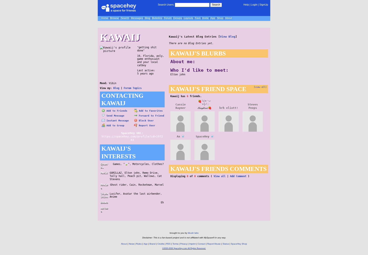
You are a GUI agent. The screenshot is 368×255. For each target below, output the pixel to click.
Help (246, 4)
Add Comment (238, 176)
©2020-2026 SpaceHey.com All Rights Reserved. (184, 248)
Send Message (114, 115)
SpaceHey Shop (239, 244)
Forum (167, 18)
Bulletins (157, 18)
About (228, 18)
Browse (114, 18)
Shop (220, 18)
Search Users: (166, 4)
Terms (175, 244)
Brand (152, 244)
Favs (197, 18)
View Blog (227, 36)
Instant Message (117, 120)
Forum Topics (133, 88)
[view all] (260, 87)
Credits (160, 244)
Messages (137, 18)
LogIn (254, 4)
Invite (205, 18)
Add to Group (114, 125)
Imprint (192, 244)
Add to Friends (116, 110)
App (212, 18)
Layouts (188, 18)
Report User (146, 125)
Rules (139, 244)
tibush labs (193, 233)
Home (104, 18)
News (131, 244)
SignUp (263, 4)
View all (220, 176)
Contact (201, 244)
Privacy (183, 244)
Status (226, 244)
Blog (147, 18)
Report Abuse (214, 244)
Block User (145, 120)
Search (216, 4)
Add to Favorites (150, 110)
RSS (168, 244)
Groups (177, 18)
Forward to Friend (150, 115)
